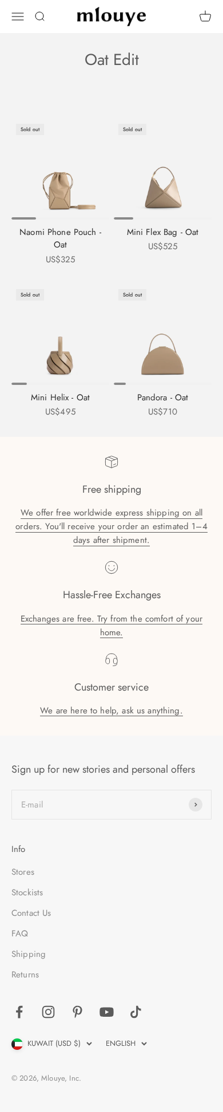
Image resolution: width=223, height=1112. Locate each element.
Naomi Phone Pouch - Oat (60, 238)
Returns (25, 974)
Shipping (28, 954)
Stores (22, 872)
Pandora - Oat (163, 397)
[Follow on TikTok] (136, 1012)
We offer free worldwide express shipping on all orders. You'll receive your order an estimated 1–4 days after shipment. (111, 526)
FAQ (19, 933)
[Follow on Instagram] (48, 1012)
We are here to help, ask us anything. (111, 710)
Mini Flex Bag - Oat (163, 232)
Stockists (27, 892)
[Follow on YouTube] (106, 1012)
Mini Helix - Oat (60, 397)
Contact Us (31, 913)
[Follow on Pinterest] (77, 1012)
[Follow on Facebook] (19, 1012)
